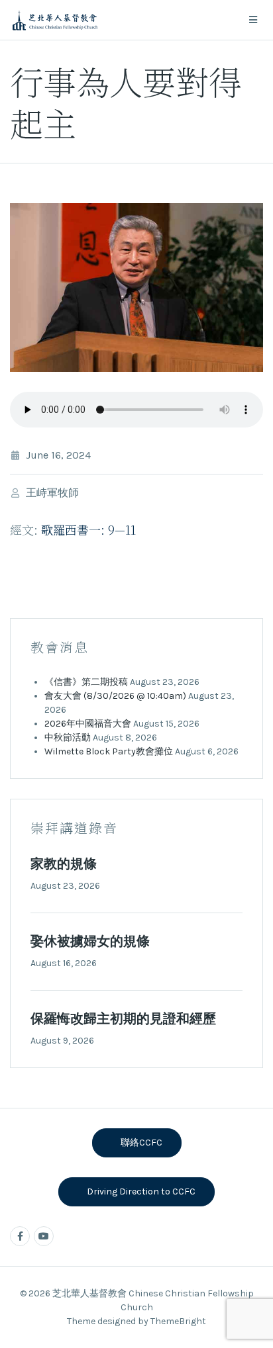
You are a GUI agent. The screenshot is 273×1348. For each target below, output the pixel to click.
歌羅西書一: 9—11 (88, 529)
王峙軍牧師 (52, 492)
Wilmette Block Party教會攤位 (108, 751)
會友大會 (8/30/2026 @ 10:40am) (115, 695)
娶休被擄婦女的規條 (90, 941)
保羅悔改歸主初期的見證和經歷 (123, 1018)
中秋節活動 (67, 737)
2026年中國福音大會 (87, 723)
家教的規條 (63, 864)
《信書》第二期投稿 (86, 682)
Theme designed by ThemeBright (136, 1321)
